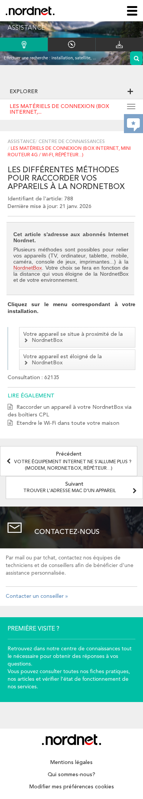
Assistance (21, 142)
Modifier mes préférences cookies (71, 786)
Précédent (72, 461)
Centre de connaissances (72, 142)
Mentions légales (71, 762)
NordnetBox (27, 268)
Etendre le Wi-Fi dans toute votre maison (67, 423)
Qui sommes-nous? (71, 774)
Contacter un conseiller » (37, 596)
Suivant (69, 487)
